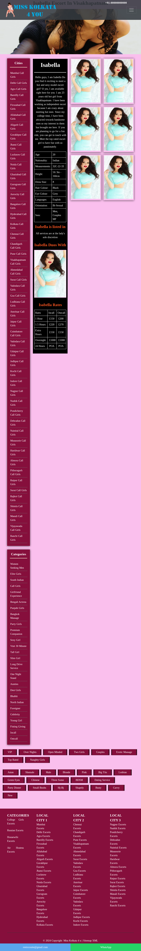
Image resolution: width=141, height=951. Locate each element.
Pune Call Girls (18, 253)
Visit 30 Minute (18, 646)
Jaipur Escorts (80, 890)
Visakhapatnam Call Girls (18, 262)
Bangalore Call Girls (18, 206)
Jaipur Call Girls (15, 323)
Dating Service (102, 780)
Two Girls (79, 752)
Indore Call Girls (16, 383)
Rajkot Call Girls (16, 498)
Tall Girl (14, 652)
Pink (84, 772)
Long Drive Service (16, 666)
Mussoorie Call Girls (18, 442)
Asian (11, 772)
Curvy (116, 787)
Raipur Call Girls (16, 482)
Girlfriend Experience (16, 594)
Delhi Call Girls (18, 83)
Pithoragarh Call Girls (16, 472)
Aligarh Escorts (45, 859)
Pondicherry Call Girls (16, 413)
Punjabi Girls (17, 608)
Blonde (66, 772)
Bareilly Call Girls (17, 97)
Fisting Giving (17, 726)
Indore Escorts (80, 924)
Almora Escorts (118, 867)
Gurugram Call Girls (18, 186)
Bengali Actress (18, 602)
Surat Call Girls (18, 279)
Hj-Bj (61, 787)
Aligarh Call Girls (16, 126)
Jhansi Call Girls (15, 146)
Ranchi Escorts (117, 905)
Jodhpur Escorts (81, 917)
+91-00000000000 (116, 2)
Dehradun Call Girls (17, 422)
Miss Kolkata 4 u (72, 940)
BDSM (79, 780)
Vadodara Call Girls (17, 287)
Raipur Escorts (117, 878)
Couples (100, 752)
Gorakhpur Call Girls (18, 136)
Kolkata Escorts (45, 924)
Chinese (35, 780)
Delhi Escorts (43, 832)
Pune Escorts (80, 840)
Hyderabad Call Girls (18, 216)
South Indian (17, 580)
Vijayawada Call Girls (16, 528)
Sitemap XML (90, 940)
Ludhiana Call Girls (17, 303)
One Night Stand (15, 676)
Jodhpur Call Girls (17, 363)
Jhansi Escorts (44, 870)
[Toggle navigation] (131, 10)
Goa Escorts (79, 870)
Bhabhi (14, 696)
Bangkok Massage (14, 616)
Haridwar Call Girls (17, 452)
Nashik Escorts (117, 828)
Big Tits (102, 772)
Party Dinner (14, 787)
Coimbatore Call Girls (16, 333)
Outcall (14, 738)
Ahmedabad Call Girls (16, 271)
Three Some (57, 780)
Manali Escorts (117, 894)
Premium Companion (16, 632)
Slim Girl (15, 658)
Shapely (79, 787)
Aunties (14, 684)
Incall (13, 732)
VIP (10, 752)
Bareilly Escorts (45, 840)
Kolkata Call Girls (16, 226)
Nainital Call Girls (17, 432)
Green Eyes (14, 780)
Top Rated (13, 759)
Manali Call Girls (16, 518)
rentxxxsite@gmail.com (35, 947)
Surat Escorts (80, 859)
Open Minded (55, 752)
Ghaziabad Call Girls (18, 176)
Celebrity (15, 714)
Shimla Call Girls (16, 508)
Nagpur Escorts (118, 824)
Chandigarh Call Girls (16, 246)
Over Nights (30, 752)
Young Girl (16, 720)
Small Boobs (39, 787)
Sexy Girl (15, 640)
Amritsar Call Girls (17, 313)
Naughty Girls (37, 759)
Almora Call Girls (16, 462)
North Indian (17, 702)
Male (48, 772)
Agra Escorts (43, 836)
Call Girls (15, 586)
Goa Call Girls (17, 295)
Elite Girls (15, 574)
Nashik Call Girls (16, 403)
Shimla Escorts (118, 890)
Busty (98, 787)
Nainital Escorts (118, 847)
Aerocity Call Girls (17, 196)
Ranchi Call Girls (16, 538)
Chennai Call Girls (17, 236)
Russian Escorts (15, 830)
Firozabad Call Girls (18, 107)
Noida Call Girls (15, 166)
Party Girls (16, 624)
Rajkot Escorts (117, 886)
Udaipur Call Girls (17, 353)
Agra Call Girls (18, 89)
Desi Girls (15, 690)
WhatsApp (105, 947)
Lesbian (123, 772)
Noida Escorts (44, 882)
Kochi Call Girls (15, 373)
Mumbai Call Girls (17, 75)
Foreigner (15, 708)
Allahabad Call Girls (18, 117)
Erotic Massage (124, 752)
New (10, 795)
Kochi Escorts (80, 921)
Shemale (29, 772)
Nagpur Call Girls (16, 393)
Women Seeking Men (17, 566)
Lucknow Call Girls (17, 156)
